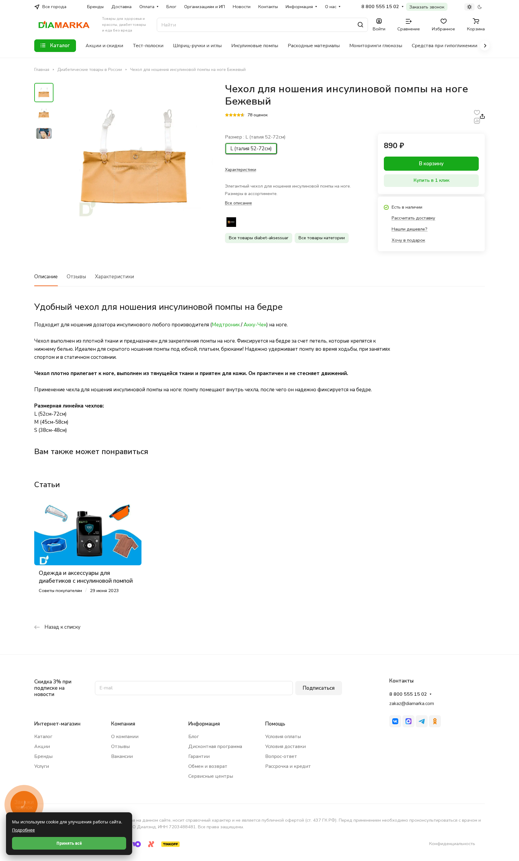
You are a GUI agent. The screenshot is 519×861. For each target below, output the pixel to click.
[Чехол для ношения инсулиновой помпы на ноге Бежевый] (135, 161)
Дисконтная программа (215, 746)
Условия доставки (285, 746)
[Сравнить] (477, 120)
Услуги (41, 766)
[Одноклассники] (435, 721)
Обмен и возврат (207, 766)
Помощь (275, 723)
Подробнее (23, 830)
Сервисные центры (210, 776)
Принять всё (69, 843)
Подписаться (319, 688)
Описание (46, 276)
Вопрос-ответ (281, 756)
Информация (204, 723)
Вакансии (122, 756)
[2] (231, 115)
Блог (193, 736)
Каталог (43, 736)
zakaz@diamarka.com (411, 703)
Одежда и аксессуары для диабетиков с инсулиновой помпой (86, 577)
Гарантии (199, 756)
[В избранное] (477, 112)
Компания (123, 723)
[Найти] (360, 25)
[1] (227, 115)
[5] (242, 115)
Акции (42, 746)
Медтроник (226, 324)
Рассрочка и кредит (288, 766)
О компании (124, 736)
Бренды (43, 756)
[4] (239, 115)
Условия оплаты (283, 736)
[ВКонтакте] (395, 721)
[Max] (408, 721)
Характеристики (114, 276)
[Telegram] (422, 721)
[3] (235, 115)
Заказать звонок (426, 7)
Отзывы (76, 276)
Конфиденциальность (452, 844)
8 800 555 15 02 (380, 7)
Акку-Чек (255, 324)
